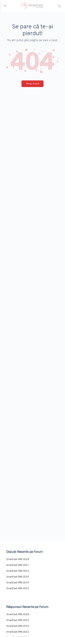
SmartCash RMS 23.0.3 (17, 588)
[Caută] (59, 6)
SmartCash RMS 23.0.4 (17, 582)
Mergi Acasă (32, 83)
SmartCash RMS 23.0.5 (17, 576)
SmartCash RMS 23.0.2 (17, 632)
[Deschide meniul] (5, 5)
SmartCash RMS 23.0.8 (17, 559)
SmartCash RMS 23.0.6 (17, 571)
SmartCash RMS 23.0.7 (17, 565)
